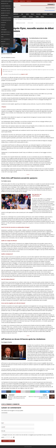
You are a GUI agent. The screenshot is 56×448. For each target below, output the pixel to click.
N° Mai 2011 (3, 24)
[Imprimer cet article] (27, 391)
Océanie (24, 16)
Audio (27, 14)
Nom (2, 423)
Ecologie (38, 14)
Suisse (37, 16)
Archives (16, 1)
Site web (3, 431)
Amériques (15, 14)
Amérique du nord (20, 23)
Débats (32, 14)
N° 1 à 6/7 (3, 27)
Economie (45, 14)
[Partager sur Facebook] (3, 391)
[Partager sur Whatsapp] (32, 391)
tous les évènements (50, 10)
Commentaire (4, 412)
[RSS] (55, 19)
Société (31, 16)
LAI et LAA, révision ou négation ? (5, 40)
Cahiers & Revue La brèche (6, 1)
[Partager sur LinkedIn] (13, 391)
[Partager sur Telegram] (42, 391)
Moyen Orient (16, 16)
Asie (22, 14)
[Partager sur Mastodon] (37, 391)
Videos (42, 16)
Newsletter (22, 1)
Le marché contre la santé (5, 45)
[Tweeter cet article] (8, 391)
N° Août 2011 (3, 22)
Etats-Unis (18, 35)
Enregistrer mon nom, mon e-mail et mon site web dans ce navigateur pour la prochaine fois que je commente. (27, 434)
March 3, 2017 (24, 74)
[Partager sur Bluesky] (47, 391)
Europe (51, 14)
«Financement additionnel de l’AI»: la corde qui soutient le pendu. (5, 33)
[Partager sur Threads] (52, 391)
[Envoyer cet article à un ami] (23, 391)
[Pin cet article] (18, 391)
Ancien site (29, 1)
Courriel (3, 427)
